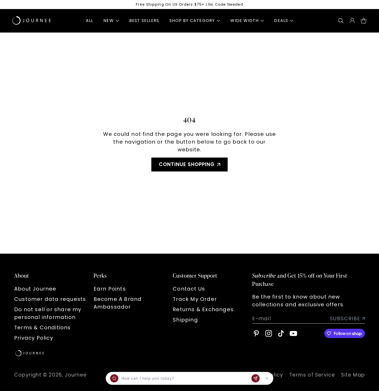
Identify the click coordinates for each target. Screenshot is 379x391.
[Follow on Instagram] (269, 333)
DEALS (281, 21)
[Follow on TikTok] (281, 333)
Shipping (185, 319)
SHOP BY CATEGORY (192, 21)
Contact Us (189, 288)
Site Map (353, 374)
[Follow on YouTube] (293, 333)
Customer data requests (50, 299)
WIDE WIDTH (244, 21)
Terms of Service (312, 374)
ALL (89, 21)
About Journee (35, 288)
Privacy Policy (33, 337)
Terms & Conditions (42, 327)
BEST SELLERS (144, 21)
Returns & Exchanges (203, 309)
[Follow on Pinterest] (256, 333)
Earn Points (110, 288)
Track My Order (195, 299)
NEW (108, 21)
